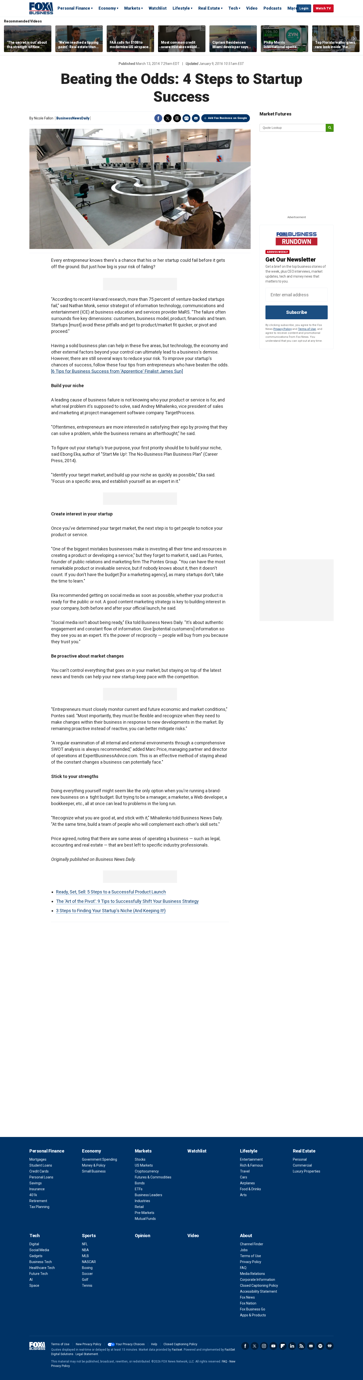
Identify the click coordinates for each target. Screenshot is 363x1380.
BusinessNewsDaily (72, 118)
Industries (142, 1201)
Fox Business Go (252, 1309)
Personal (300, 1159)
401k (33, 1195)
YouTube (273, 1346)
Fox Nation (248, 1303)
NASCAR (89, 1262)
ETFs (138, 1189)
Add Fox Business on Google (227, 118)
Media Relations (252, 1274)
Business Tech (40, 1262)
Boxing (87, 1268)
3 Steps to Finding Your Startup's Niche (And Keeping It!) (111, 910)
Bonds (140, 1183)
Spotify (320, 1346)
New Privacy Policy (88, 1344)
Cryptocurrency (147, 1171)
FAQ (243, 1268)
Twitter (168, 118)
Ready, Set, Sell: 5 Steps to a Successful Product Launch (111, 891)
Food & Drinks (250, 1189)
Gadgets (35, 1256)
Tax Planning (39, 1207)
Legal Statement (87, 1354)
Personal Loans (41, 1177)
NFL (85, 1244)
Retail (139, 1207)
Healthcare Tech (42, 1268)
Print (186, 118)
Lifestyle (181, 8)
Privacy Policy (282, 329)
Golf (85, 1280)
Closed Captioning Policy (259, 1285)
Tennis (87, 1285)
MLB (85, 1256)
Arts (243, 1195)
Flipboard (283, 1346)
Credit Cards (39, 1171)
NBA (85, 1250)
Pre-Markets (144, 1213)
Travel (245, 1171)
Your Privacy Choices (130, 1344)
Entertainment (251, 1159)
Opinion (142, 1235)
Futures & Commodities (153, 1177)
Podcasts (272, 8)
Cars (243, 1177)
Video (252, 8)
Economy (107, 8)
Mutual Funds (145, 1219)
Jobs (244, 1250)
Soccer (87, 1274)
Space (34, 1285)
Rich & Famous (251, 1165)
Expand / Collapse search (292, 8)
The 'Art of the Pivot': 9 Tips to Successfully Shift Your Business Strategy (127, 901)
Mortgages (37, 1159)
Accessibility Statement (258, 1291)
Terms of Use (307, 329)
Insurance (37, 1189)
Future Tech (38, 1274)
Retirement (38, 1201)
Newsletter (311, 1346)
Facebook (158, 118)
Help (154, 1344)
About (246, 1235)
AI (31, 1280)
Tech (233, 8)
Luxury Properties (306, 1171)
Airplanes (247, 1183)
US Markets (144, 1165)
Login (303, 8)
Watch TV (323, 8)
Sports (89, 1235)
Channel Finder (251, 1244)
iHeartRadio (330, 1346)
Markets (132, 8)
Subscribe (296, 312)
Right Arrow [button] (354, 39)
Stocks (140, 1159)
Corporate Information (257, 1280)
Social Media (39, 1250)
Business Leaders (148, 1195)
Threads (177, 118)
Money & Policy (93, 1165)
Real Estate (209, 8)
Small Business (94, 1171)
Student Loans (40, 1165)
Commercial (302, 1165)
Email (196, 118)
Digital (34, 1244)
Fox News (247, 1297)
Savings (35, 1183)
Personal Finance (74, 8)
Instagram (264, 1346)
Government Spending (99, 1159)
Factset (177, 1349)
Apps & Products (253, 1315)
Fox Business (41, 8)
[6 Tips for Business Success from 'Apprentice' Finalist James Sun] (117, 371)
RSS (301, 1346)
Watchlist (158, 8)
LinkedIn (292, 1346)
